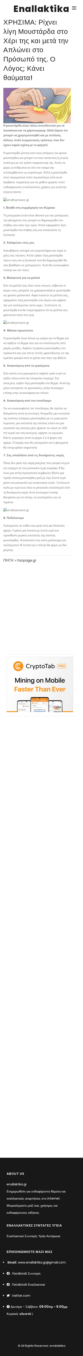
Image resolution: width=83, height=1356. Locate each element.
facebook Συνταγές (26, 1273)
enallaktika (57, 1346)
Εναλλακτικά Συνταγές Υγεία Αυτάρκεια (33, 1236)
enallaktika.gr (17, 1184)
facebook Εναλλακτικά (28, 1284)
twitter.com (21, 1295)
